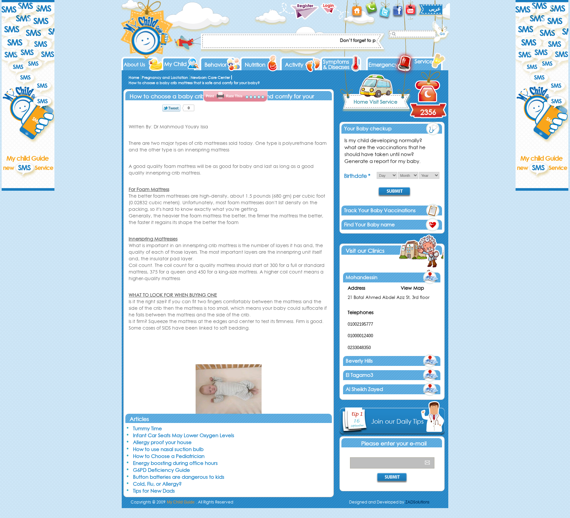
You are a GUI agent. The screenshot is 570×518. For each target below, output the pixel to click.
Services (425, 61)
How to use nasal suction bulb (168, 449)
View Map (412, 288)
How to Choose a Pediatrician (169, 456)
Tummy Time (147, 428)
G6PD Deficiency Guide (161, 470)
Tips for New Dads (154, 490)
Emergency (383, 64)
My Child (175, 64)
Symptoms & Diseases (336, 64)
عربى (435, 8)
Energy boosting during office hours (175, 463)
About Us (134, 64)
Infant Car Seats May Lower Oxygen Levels (183, 435)
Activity (294, 64)
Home (134, 77)
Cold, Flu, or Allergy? (157, 483)
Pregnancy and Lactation (165, 77)
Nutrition (255, 64)
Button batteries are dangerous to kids (178, 476)
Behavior (216, 64)
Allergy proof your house (162, 442)
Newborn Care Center (210, 77)
